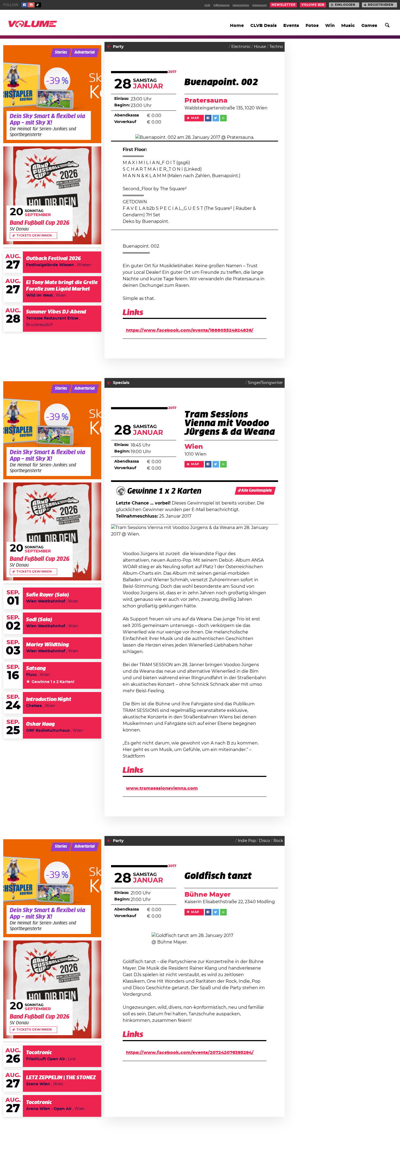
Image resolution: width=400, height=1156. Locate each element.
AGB (207, 5)
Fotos (312, 25)
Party (118, 47)
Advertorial (85, 52)
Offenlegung (221, 5)
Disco (264, 841)
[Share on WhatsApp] (223, 118)
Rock (278, 841)
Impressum (259, 5)
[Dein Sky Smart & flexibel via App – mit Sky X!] (52, 94)
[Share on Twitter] (216, 118)
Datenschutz (241, 5)
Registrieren (380, 5)
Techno (276, 47)
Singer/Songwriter (265, 383)
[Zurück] (109, 47)
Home (237, 25)
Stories (61, 52)
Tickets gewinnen (34, 235)
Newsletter (283, 5)
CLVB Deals (263, 25)
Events (291, 25)
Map (195, 118)
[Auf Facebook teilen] (208, 118)
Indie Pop (247, 841)
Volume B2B (312, 5)
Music (348, 25)
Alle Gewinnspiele (256, 491)
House (260, 47)
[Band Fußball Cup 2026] (52, 195)
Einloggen (345, 5)
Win (330, 25)
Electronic (241, 47)
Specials (121, 383)
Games (369, 25)
